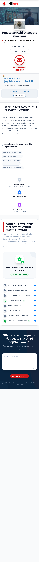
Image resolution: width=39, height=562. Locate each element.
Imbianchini (20, 76)
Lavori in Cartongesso (12, 78)
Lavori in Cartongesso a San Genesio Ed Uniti (18, 82)
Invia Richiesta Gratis (19, 376)
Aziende (10, 76)
